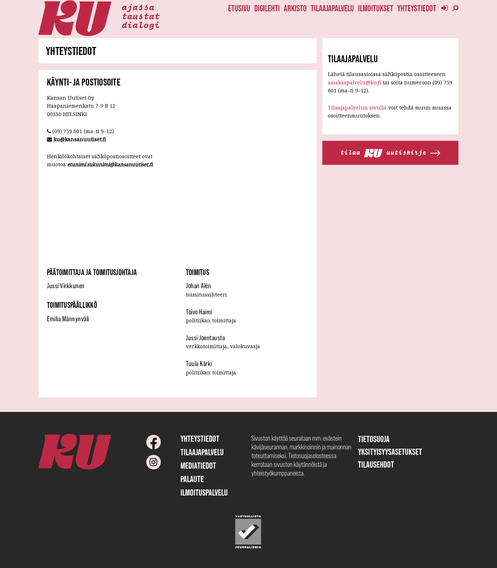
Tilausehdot (376, 464)
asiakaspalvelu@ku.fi (354, 82)
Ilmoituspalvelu (204, 492)
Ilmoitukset (375, 8)
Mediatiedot (198, 465)
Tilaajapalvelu (332, 8)
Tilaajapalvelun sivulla (357, 107)
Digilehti (267, 8)
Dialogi (141, 24)
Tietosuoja (374, 439)
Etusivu (239, 8)
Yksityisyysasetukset (390, 452)
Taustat (141, 15)
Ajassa (138, 6)
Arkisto (295, 8)
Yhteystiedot (416, 8)
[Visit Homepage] (75, 18)
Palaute (192, 479)
